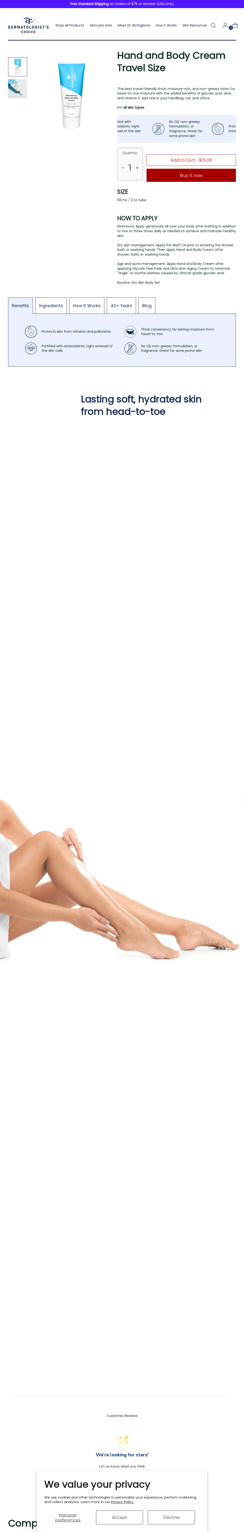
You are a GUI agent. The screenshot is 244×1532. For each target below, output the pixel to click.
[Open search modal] (213, 25)
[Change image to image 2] (17, 88)
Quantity (130, 153)
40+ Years (121, 306)
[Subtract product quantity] (137, 168)
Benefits (20, 306)
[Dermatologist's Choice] (28, 25)
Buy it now (191, 175)
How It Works (87, 306)
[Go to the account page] (223, 25)
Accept (119, 1517)
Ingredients (51, 306)
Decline (171, 1517)
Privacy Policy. (122, 1502)
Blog (147, 306)
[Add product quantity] (123, 168)
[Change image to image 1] (17, 66)
